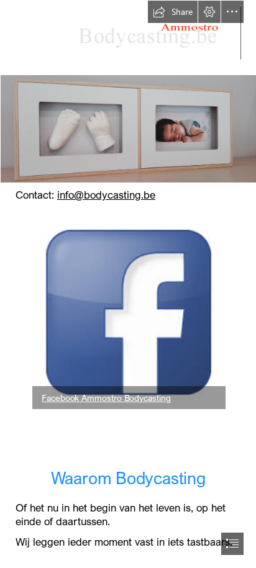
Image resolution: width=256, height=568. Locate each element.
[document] (128, 284)
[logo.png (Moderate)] (128, 37)
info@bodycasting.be (106, 194)
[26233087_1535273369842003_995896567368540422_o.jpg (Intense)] (128, 128)
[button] (173, 12)
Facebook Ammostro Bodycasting (106, 397)
